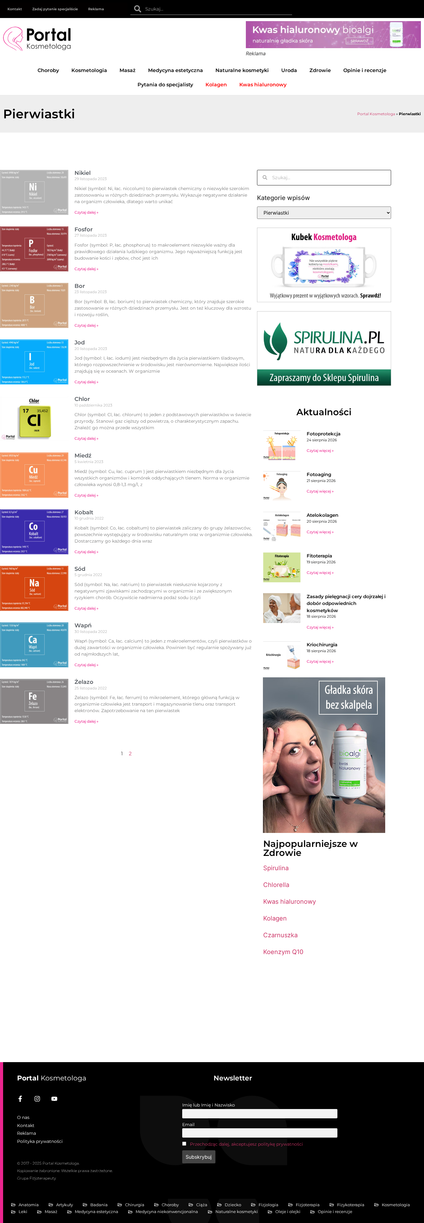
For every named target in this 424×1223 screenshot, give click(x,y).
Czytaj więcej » (320, 450)
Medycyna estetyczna (175, 70)
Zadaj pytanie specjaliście (55, 9)
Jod (79, 342)
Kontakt (14, 9)
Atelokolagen (322, 515)
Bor (79, 286)
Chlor (82, 399)
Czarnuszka (280, 935)
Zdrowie (320, 70)
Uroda (289, 70)
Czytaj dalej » (86, 212)
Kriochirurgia (322, 645)
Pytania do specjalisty (165, 85)
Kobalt (83, 512)
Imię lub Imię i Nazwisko (208, 1105)
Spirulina (276, 868)
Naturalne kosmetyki (242, 70)
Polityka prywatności (40, 1141)
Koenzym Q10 (283, 952)
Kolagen (275, 918)
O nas (23, 1117)
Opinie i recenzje (364, 70)
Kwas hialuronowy (289, 901)
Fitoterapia (319, 556)
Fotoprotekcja (324, 434)
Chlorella (276, 885)
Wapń (83, 625)
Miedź (83, 455)
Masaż (128, 70)
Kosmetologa (51, 1078)
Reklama (96, 9)
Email (188, 1124)
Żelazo (83, 682)
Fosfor (83, 229)
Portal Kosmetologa (376, 113)
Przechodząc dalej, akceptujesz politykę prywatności (246, 1144)
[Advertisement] (324, 1006)
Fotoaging (319, 474)
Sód (79, 569)
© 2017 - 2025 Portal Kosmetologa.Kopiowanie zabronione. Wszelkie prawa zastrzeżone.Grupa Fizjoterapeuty (65, 1170)
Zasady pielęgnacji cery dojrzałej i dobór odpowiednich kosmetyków (346, 603)
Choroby (48, 70)
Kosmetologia (89, 70)
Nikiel (82, 173)
